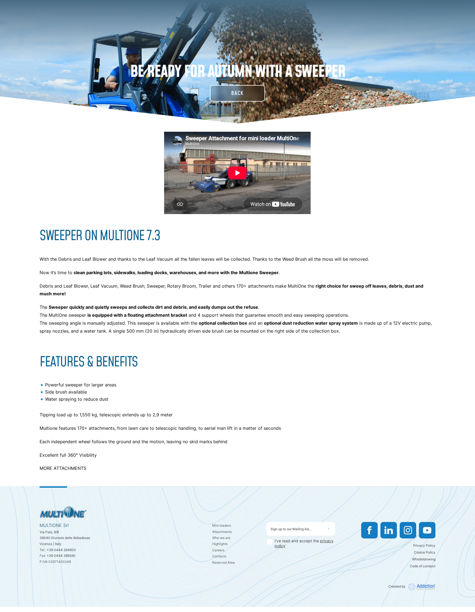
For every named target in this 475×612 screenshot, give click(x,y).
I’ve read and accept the (304, 543)
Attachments (222, 532)
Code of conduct (422, 566)
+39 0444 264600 (61, 550)
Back (237, 93)
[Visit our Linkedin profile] (388, 530)
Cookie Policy (424, 552)
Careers (218, 550)
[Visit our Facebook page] (369, 530)
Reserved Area (223, 562)
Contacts (219, 556)
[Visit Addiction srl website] (420, 586)
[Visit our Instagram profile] (408, 530)
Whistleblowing (423, 559)
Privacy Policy (424, 545)
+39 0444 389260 (61, 556)
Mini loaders (221, 525)
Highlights (220, 544)
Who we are (221, 538)
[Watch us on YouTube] (427, 530)
